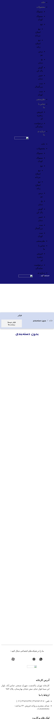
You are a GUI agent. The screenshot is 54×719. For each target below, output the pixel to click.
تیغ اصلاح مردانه (37, 32)
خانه (43, 2)
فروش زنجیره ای (40, 115)
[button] (41, 140)
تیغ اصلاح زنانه (38, 43)
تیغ (41, 24)
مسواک (39, 11)
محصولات (40, 7)
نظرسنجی (40, 99)
